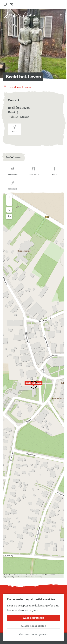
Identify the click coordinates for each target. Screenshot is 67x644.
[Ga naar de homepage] (20, 14)
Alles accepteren (33, 617)
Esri (18, 575)
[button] (33, 385)
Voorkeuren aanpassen (33, 634)
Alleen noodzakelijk (33, 626)
